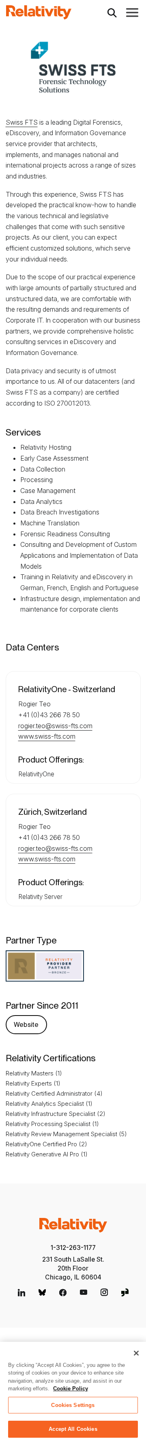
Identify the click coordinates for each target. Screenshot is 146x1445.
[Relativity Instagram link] (104, 1292)
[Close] (136, 1353)
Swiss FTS (22, 122)
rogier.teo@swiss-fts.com (55, 726)
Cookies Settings (72, 1405)
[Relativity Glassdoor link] (125, 1292)
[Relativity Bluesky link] (42, 1292)
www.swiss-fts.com (46, 736)
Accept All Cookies (73, 1429)
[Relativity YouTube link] (83, 1292)
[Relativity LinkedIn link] (21, 1292)
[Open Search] (112, 12)
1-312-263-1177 (73, 1248)
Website (26, 1024)
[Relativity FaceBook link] (63, 1292)
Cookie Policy (70, 1389)
